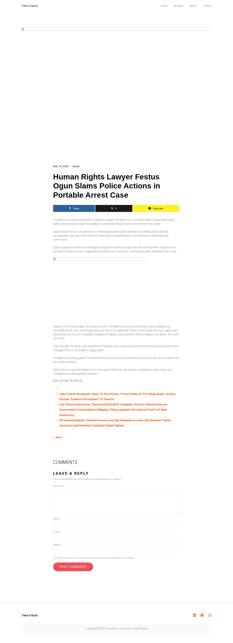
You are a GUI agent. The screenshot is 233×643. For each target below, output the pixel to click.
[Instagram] (210, 615)
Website (57, 544)
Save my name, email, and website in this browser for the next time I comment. (95, 558)
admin (76, 166)
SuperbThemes (139, 628)
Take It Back (29, 5)
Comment (59, 486)
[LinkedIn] (194, 615)
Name (57, 518)
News (59, 437)
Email (56, 531)
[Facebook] (202, 615)
